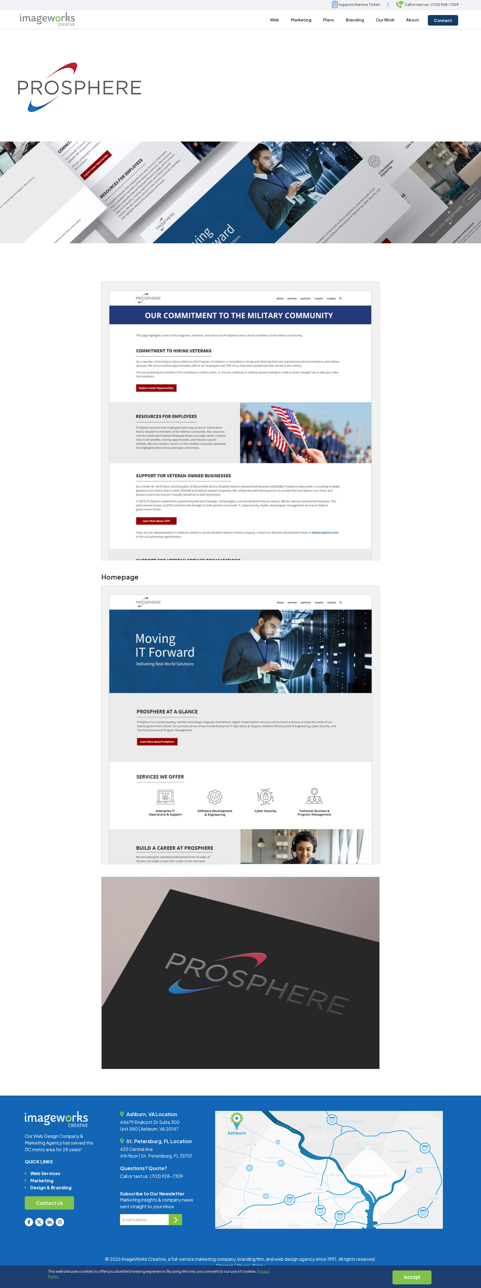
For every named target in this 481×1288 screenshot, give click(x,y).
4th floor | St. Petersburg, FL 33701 (156, 1156)
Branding (355, 19)
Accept (412, 1277)
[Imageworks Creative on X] (39, 1222)
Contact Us (49, 1203)
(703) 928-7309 (166, 1176)
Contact (443, 20)
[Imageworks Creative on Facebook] (29, 1222)
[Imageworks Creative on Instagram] (60, 1222)
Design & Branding (51, 1187)
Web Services (45, 1173)
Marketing (41, 1180)
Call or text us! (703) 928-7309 (431, 4)
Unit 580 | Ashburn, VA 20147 (149, 1129)
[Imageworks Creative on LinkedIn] (49, 1222)
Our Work (385, 19)
